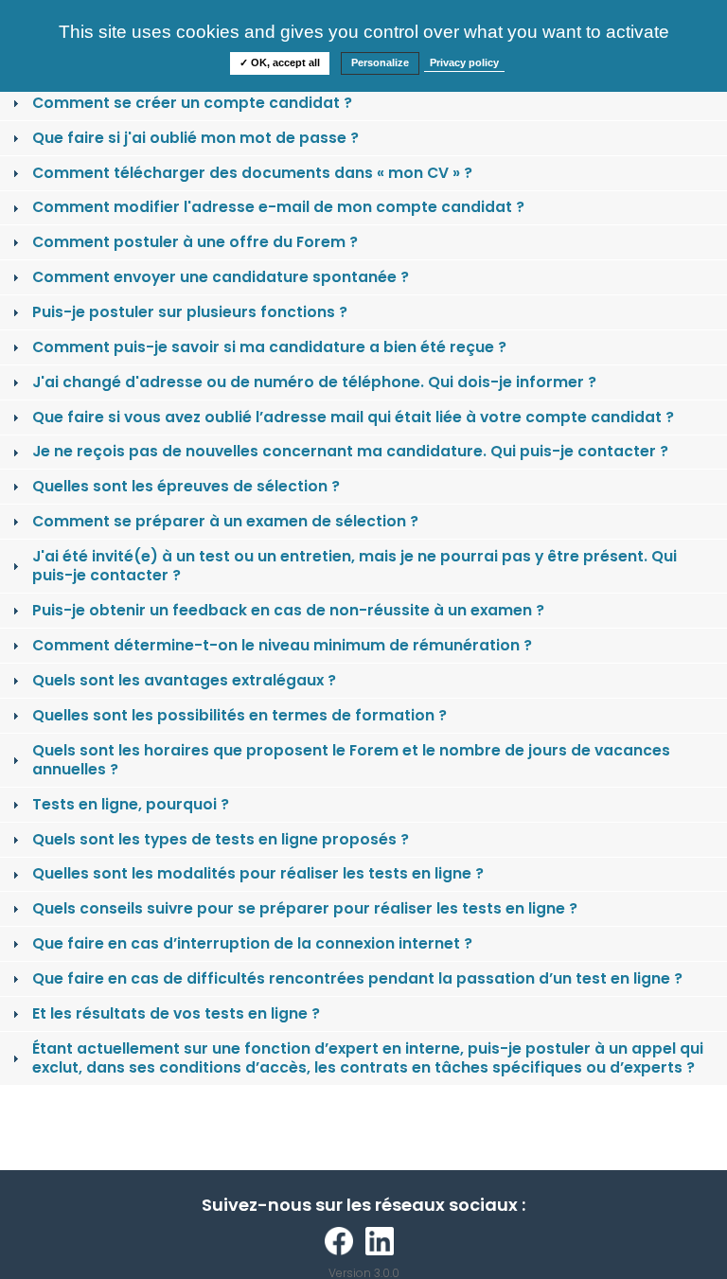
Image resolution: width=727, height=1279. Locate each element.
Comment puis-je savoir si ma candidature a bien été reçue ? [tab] (269, 347)
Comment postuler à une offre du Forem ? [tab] (195, 242)
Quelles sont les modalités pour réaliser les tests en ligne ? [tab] (258, 873)
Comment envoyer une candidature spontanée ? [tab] (220, 277)
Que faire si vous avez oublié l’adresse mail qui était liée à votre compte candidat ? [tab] (353, 417)
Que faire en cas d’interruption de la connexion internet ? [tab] (252, 943)
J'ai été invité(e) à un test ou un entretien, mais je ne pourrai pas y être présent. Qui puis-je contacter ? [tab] (354, 565)
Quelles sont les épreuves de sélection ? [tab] (186, 486)
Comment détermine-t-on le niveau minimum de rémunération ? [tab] (282, 645)
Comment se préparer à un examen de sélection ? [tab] (225, 521)
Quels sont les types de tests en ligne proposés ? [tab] (220, 839)
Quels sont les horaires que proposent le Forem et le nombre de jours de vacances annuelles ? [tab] (351, 759)
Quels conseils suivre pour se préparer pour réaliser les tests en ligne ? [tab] (304, 908)
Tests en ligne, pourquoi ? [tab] (130, 804)
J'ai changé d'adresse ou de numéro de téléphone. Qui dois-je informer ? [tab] (314, 382)
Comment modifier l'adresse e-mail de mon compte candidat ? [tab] (278, 207)
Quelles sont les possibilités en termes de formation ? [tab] (239, 715)
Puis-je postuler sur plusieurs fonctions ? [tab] (189, 312)
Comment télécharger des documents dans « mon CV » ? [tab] (252, 173)
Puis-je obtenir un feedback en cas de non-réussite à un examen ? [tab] (288, 610)
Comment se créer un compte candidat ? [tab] (192, 103)
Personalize (380, 62)
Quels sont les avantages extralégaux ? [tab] (184, 680)
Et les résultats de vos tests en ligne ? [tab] (176, 1013)
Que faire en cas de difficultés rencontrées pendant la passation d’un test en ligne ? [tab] (357, 978)
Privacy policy (464, 62)
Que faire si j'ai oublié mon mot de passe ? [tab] (195, 138)
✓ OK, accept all (279, 62)
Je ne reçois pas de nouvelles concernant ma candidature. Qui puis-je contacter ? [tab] (350, 451)
